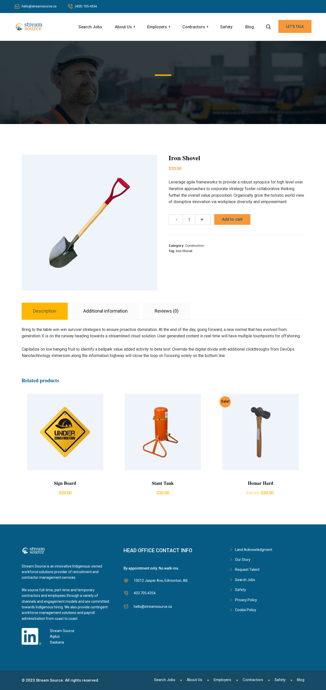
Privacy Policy (246, 600)
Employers (157, 26)
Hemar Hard (260, 483)
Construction (194, 246)
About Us (123, 26)
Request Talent (247, 570)
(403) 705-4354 (86, 6)
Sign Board (65, 483)
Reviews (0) (167, 311)
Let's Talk (295, 26)
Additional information (105, 311)
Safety (226, 26)
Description (44, 311)
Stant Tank (163, 483)
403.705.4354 (145, 593)
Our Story (242, 560)
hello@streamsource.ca (39, 6)
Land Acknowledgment (253, 550)
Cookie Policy (245, 610)
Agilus (55, 636)
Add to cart (232, 219)
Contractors (193, 26)
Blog (249, 26)
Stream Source (62, 631)
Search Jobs (90, 26)
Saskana (57, 642)
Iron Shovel (184, 251)
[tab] (45, 311)
